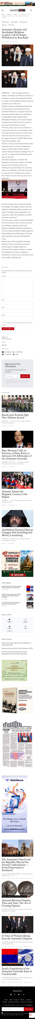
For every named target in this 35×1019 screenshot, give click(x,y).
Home (3, 14)
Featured (23, 22)
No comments (6, 41)
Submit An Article (26, 1002)
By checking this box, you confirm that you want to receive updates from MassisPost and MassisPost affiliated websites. (17, 382)
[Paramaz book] (17, 700)
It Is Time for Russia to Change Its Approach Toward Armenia (11, 603)
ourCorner (20, 964)
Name (3, 299)
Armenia (9, 14)
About (6, 1000)
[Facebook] (11, 994)
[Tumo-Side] (14, 670)
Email (3, 307)
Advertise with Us (13, 1002)
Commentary (10, 855)
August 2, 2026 (5, 589)
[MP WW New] (14, 804)
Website (3, 315)
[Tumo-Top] (17, 4)
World (11, 25)
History (21, 896)
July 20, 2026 (4, 599)
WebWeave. (30, 1005)
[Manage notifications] (30, 1014)
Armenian (4, 855)
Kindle (5, 1002)
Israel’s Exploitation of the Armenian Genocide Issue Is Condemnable (11, 586)
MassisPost (4, 345)
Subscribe (25, 376)
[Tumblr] (24, 994)
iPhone (22, 1000)
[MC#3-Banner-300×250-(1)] (17, 563)
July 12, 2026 (4, 606)
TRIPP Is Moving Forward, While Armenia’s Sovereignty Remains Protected (11, 596)
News (4, 25)
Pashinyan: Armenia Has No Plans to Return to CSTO (17, 648)
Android (28, 1000)
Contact (16, 1000)
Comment (4, 276)
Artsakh (15, 14)
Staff (10, 1000)
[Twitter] (14, 994)
